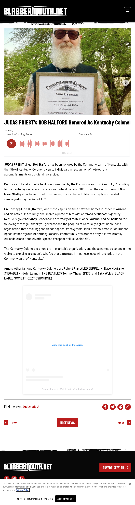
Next (121, 423)
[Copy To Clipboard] (128, 407)
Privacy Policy (22, 490)
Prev (14, 423)
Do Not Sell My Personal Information (34, 498)
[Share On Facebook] (105, 407)
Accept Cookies (65, 498)
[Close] (129, 484)
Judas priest (31, 406)
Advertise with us (115, 467)
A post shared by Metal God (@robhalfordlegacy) (67, 389)
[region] (67, 492)
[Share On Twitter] (113, 407)
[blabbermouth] (35, 15)
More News (67, 422)
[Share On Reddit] (120, 407)
